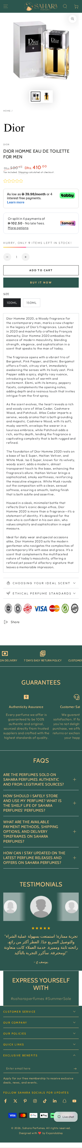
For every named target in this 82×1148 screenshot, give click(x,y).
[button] (65, 6)
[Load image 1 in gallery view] (35, 96)
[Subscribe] (76, 1068)
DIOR (6, 144)
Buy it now (41, 282)
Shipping (23, 172)
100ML (12, 303)
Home (7, 110)
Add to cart (41, 270)
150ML (31, 303)
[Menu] (5, 6)
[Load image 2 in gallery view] (46, 96)
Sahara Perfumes (33, 1128)
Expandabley (54, 1133)
